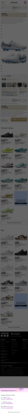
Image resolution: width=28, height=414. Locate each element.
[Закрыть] (26, 390)
